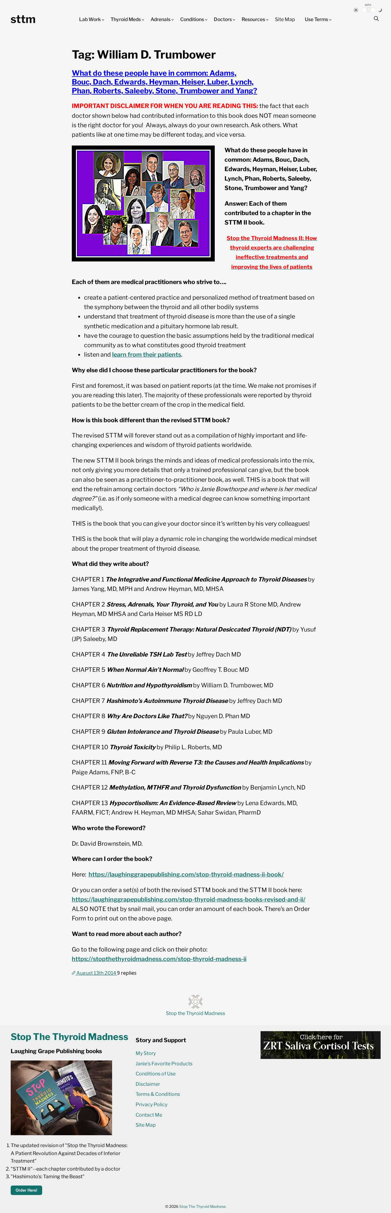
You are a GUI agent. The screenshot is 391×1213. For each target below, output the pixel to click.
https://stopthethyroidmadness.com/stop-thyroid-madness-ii (159, 959)
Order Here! (26, 1190)
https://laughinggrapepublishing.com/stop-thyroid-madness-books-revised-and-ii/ (188, 899)
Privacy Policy (151, 1104)
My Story (146, 1053)
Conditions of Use (156, 1074)
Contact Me (149, 1115)
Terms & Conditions (158, 1094)
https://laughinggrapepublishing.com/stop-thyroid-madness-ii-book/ (186, 874)
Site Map (285, 19)
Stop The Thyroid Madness (202, 1206)
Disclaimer (148, 1084)
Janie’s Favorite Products (164, 1064)
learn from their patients (146, 354)
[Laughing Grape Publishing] (61, 1133)
